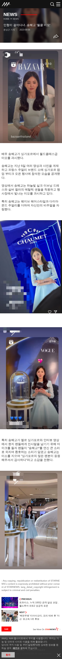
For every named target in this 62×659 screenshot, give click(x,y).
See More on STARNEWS (47, 629)
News (16, 19)
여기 (15, 648)
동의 (8, 654)
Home (6, 19)
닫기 (58, 655)
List (6, 629)
